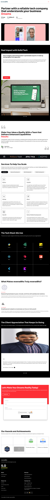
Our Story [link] (2, 482)
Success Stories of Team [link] (5, 484)
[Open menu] (48, 1)
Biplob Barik (6, 146)
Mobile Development (39, 172)
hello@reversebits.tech (28, 486)
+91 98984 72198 (29, 483)
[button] (13, 184)
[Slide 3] (26, 116)
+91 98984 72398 (28, 484)
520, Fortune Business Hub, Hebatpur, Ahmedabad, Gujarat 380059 (32, 489)
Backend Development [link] (27, 478)
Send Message (25, 416)
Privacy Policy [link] (3, 488)
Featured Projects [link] (4, 474)
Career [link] (2, 486)
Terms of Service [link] (3, 490)
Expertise (5, 172)
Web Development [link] (27, 476)
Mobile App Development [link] (28, 474)
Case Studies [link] (3, 476)
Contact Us (6, 394)
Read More (6, 77)
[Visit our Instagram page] (27, 492)
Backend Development (15, 172)
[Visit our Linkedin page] (25, 492)
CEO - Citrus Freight (8, 147)
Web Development (27, 172)
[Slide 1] (23, 116)
